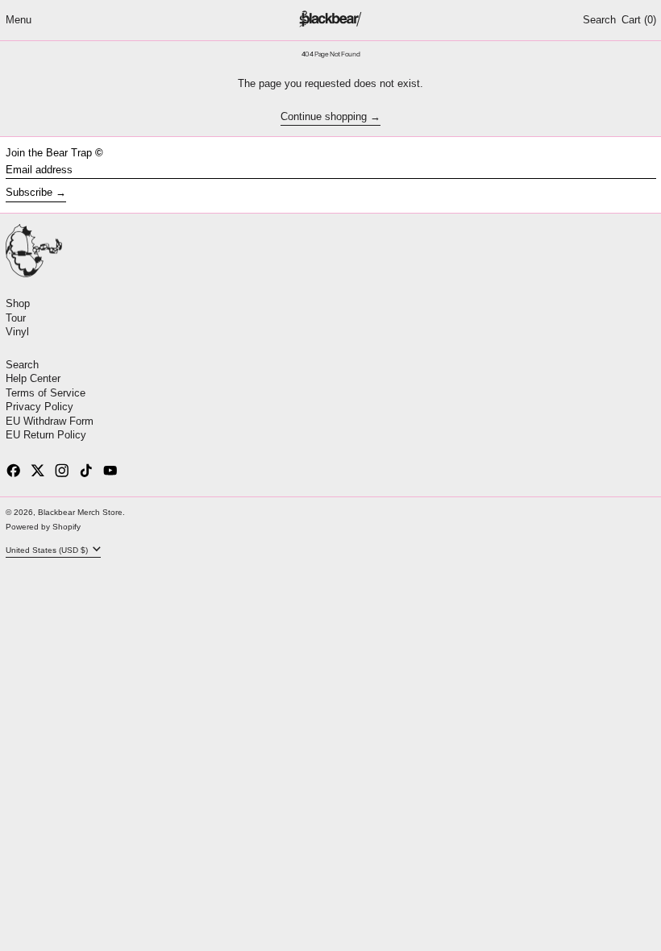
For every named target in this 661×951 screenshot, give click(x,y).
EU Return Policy (46, 435)
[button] (599, 20)
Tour (16, 318)
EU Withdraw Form (50, 421)
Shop (18, 303)
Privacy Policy (39, 407)
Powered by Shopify (43, 526)
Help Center (33, 378)
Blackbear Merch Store (80, 512)
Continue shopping (324, 117)
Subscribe (29, 192)
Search (22, 365)
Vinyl (17, 332)
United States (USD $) (48, 549)
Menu (18, 20)
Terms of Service (45, 393)
